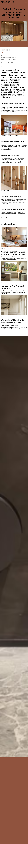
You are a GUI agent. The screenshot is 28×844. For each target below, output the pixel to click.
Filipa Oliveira (6, 190)
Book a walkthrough (5, 217)
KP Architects (14, 135)
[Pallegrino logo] (7, 2)
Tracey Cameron (8, 41)
